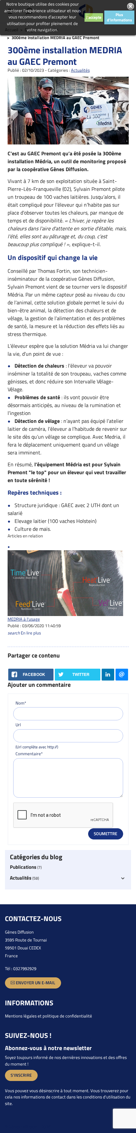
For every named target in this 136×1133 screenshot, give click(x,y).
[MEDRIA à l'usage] (65, 582)
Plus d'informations (119, 17)
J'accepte (93, 17)
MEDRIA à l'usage (24, 619)
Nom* (21, 703)
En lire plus (24, 633)
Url (18, 725)
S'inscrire (21, 1075)
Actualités (80, 70)
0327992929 (24, 968)
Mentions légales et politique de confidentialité (48, 1016)
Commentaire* (29, 754)
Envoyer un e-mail (35, 982)
